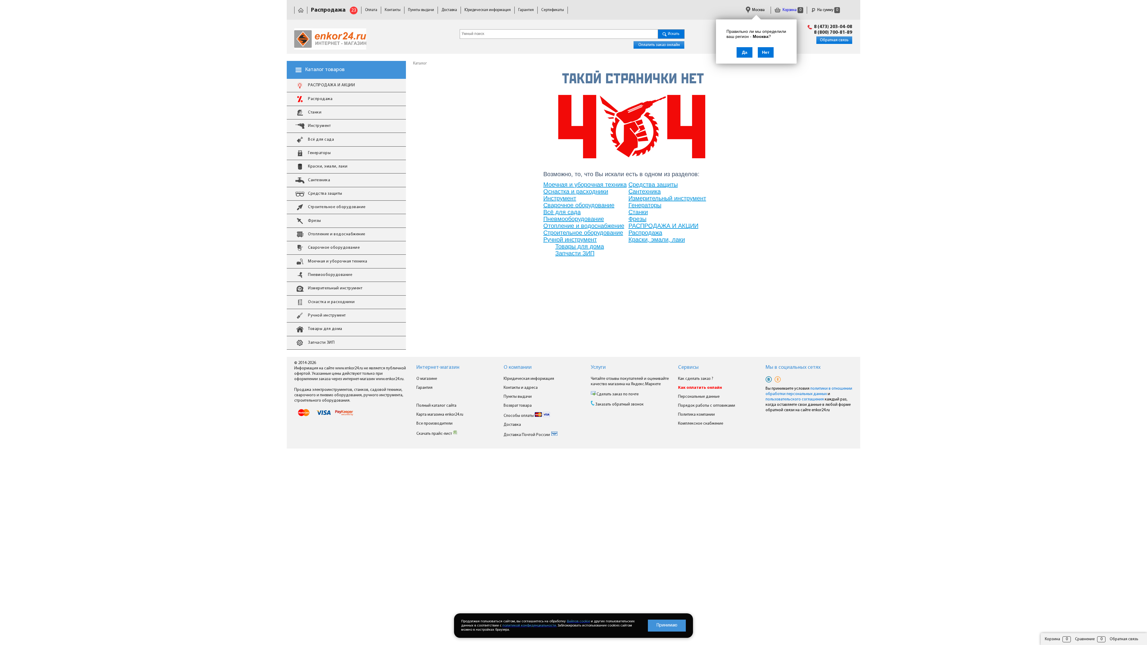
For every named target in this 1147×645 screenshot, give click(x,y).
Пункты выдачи (421, 10)
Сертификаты (552, 10)
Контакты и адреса (521, 388)
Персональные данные (699, 396)
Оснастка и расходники (575, 191)
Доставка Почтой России (527, 435)
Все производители (434, 423)
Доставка (449, 10)
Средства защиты (653, 184)
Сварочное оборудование (578, 205)
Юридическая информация (487, 10)
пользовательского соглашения (795, 399)
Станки (638, 212)
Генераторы (644, 205)
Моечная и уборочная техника (585, 184)
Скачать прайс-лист (434, 433)
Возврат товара (518, 405)
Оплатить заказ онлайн (659, 45)
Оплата (371, 10)
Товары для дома (579, 246)
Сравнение (1085, 639)
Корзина (791, 10)
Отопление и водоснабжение (583, 225)
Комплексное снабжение (700, 423)
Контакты (393, 10)
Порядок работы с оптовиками (706, 405)
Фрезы (637, 219)
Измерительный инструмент (667, 198)
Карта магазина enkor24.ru (439, 414)
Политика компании (696, 414)
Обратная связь (834, 40)
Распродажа (645, 232)
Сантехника (644, 191)
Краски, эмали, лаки (656, 239)
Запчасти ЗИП (574, 253)
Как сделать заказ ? (695, 379)
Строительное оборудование (583, 232)
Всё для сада (562, 212)
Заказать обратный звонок (619, 404)
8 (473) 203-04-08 (833, 26)
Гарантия (526, 10)
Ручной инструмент (570, 239)
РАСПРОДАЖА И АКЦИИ (663, 225)
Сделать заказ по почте (617, 394)
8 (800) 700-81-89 (833, 32)
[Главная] (300, 10)
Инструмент (559, 198)
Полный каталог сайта (436, 405)
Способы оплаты (519, 416)
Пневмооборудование (573, 219)
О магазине (426, 379)
